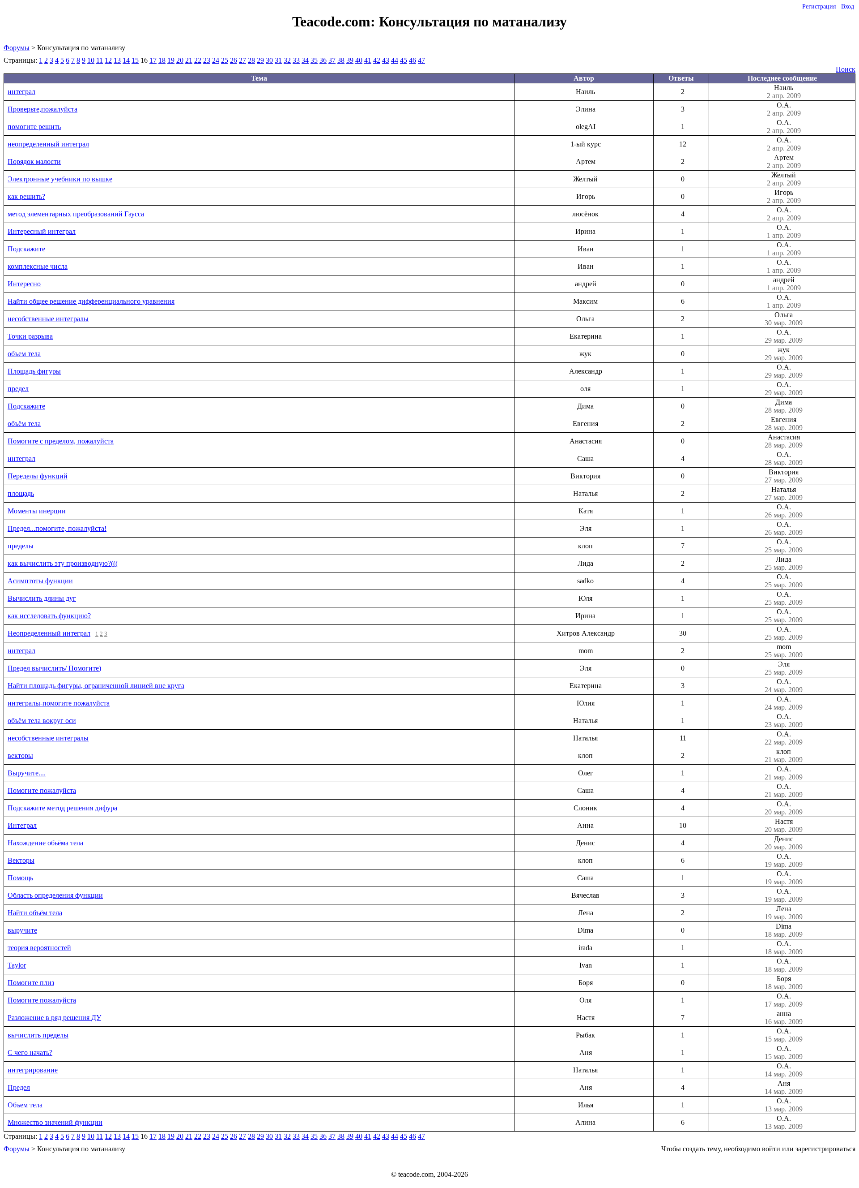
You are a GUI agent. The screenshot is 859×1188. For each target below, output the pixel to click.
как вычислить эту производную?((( (63, 563)
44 (394, 60)
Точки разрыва (30, 336)
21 (188, 60)
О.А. (784, 109)
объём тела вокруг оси (42, 720)
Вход (847, 6)
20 (179, 60)
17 (153, 60)
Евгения (784, 423)
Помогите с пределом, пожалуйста (61, 441)
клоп (784, 755)
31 (278, 60)
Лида (784, 563)
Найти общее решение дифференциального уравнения (91, 301)
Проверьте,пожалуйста (42, 109)
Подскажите (26, 249)
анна (784, 1017)
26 (233, 60)
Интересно (24, 284)
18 (162, 60)
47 (421, 60)
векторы (20, 755)
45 (403, 60)
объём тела (24, 423)
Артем (784, 161)
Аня (784, 1087)
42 (376, 60)
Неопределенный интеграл (49, 633)
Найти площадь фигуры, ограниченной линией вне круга (96, 685)
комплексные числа (38, 266)
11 (99, 60)
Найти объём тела (35, 913)
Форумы (17, 48)
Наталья (784, 493)
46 (412, 60)
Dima (784, 930)
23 (206, 60)
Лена (784, 913)
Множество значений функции (55, 1122)
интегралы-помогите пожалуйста (59, 703)
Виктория (784, 476)
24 (215, 60)
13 (117, 60)
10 (90, 60)
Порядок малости (34, 161)
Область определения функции (55, 895)
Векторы (21, 860)
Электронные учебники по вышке (60, 179)
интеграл (21, 91)
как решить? (26, 196)
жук (784, 354)
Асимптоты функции (40, 581)
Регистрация (819, 6)
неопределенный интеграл (48, 144)
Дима (784, 406)
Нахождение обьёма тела (45, 843)
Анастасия (784, 441)
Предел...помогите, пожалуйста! (57, 528)
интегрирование (33, 1070)
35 (314, 60)
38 (340, 60)
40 (358, 60)
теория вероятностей (39, 947)
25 (224, 60)
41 (367, 60)
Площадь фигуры (34, 371)
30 (269, 60)
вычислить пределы (38, 1035)
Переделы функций (38, 476)
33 (296, 60)
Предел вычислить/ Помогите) (54, 668)
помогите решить (34, 126)
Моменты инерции (37, 511)
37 (332, 60)
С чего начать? (30, 1052)
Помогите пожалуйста (42, 790)
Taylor (17, 965)
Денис (784, 843)
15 (135, 60)
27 (242, 60)
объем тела (24, 353)
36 (323, 60)
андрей (784, 284)
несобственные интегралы (48, 319)
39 (349, 60)
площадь (21, 493)
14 (126, 60)
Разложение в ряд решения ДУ (54, 1017)
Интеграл (22, 825)
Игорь (784, 196)
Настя (784, 825)
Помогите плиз (31, 982)
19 (170, 60)
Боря (784, 982)
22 (197, 60)
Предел (19, 1087)
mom (784, 651)
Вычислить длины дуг (42, 598)
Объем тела (25, 1105)
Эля (784, 668)
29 (260, 60)
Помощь (20, 878)
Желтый (784, 179)
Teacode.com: (335, 21)
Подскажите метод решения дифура (62, 808)
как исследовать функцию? (49, 616)
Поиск (845, 69)
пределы (21, 546)
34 (305, 60)
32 (287, 60)
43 (385, 60)
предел (18, 388)
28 (251, 60)
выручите (22, 930)
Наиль (784, 91)
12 (108, 60)
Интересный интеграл (42, 231)
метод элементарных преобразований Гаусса (76, 214)
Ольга (784, 319)
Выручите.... (27, 773)
